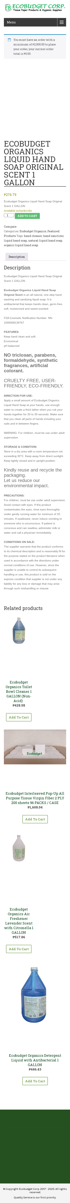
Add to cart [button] (19, 717)
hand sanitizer (53, 236)
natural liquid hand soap (45, 240)
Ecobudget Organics (33, 231)
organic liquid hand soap (21, 245)
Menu (11, 22)
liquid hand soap (15, 240)
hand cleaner (33, 236)
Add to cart (27, 216)
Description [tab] (17, 257)
